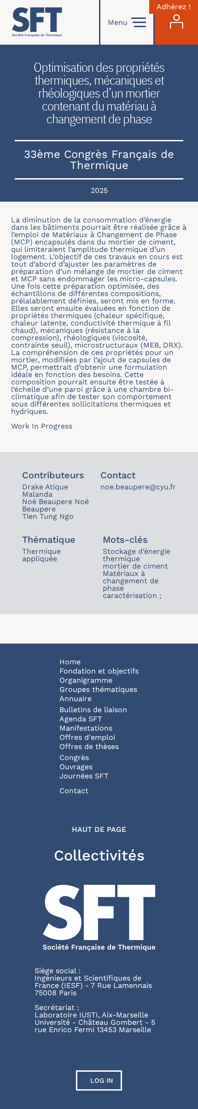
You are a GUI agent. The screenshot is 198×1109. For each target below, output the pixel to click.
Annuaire (75, 698)
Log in (101, 1080)
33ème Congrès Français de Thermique (99, 160)
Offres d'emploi (87, 737)
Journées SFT (84, 776)
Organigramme (85, 680)
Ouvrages (76, 766)
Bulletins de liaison (93, 709)
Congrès (74, 757)
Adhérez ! (174, 7)
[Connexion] (176, 22)
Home (70, 661)
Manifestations (85, 728)
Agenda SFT (80, 718)
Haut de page (99, 829)
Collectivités (99, 855)
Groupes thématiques (98, 689)
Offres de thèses (89, 746)
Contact (73, 790)
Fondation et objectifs (99, 671)
